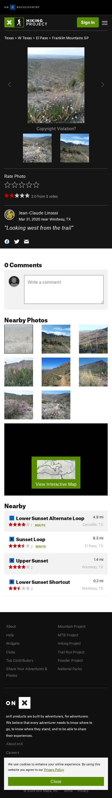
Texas (9, 37)
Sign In (88, 22)
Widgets (13, 643)
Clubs (10, 652)
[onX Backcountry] (22, 7)
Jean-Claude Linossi (38, 212)
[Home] (28, 22)
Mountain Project (71, 626)
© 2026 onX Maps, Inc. (41, 790)
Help (10, 635)
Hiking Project (69, 643)
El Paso (42, 37)
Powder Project (70, 660)
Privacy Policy (54, 770)
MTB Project (68, 635)
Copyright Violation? (56, 128)
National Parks (70, 668)
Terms (68, 790)
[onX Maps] (18, 707)
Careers (12, 752)
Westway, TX (60, 219)
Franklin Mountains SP (70, 37)
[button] (6, 241)
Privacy (83, 790)
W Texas (25, 37)
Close (56, 781)
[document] (56, 774)
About (11, 626)
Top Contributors (19, 660)
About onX (14, 743)
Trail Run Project (71, 652)
